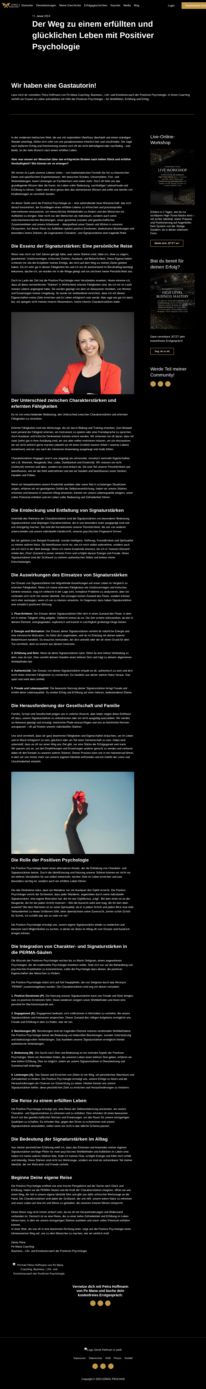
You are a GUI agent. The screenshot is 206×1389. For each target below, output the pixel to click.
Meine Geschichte (70, 5)
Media (127, 5)
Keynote (115, 5)
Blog (136, 5)
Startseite (27, 5)
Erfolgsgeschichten (95, 5)
